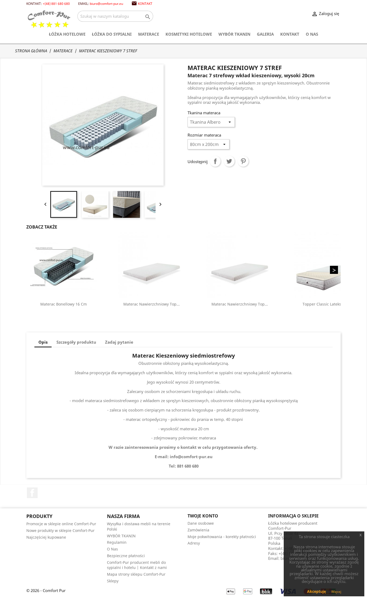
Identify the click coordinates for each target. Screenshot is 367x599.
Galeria (265, 34)
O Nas (312, 34)
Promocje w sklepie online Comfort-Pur (61, 523)
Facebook (32, 492)
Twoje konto (203, 516)
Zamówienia (198, 529)
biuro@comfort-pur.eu (106, 3)
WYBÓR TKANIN (234, 34)
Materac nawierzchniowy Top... (239, 304)
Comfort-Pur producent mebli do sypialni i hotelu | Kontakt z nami (137, 565)
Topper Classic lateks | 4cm (328, 304)
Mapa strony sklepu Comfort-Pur (136, 574)
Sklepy (112, 580)
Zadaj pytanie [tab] (119, 342)
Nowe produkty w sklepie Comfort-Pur (60, 530)
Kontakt (145, 3)
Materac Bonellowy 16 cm (63, 304)
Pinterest (243, 161)
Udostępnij (215, 161)
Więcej (336, 591)
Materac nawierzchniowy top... (151, 304)
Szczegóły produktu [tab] (76, 342)
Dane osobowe (201, 523)
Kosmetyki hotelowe (188, 34)
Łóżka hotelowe (67, 34)
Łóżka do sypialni (112, 34)
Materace (148, 34)
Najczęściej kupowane (46, 537)
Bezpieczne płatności (126, 555)
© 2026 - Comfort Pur (46, 590)
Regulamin (117, 542)
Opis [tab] (43, 342)
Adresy (194, 543)
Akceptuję (316, 591)
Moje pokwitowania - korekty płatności (222, 536)
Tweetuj (229, 161)
